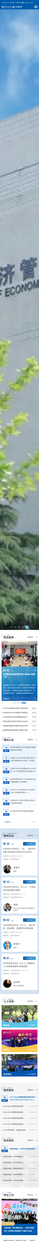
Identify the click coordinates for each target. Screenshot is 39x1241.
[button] (11, 627)
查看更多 (30, 637)
